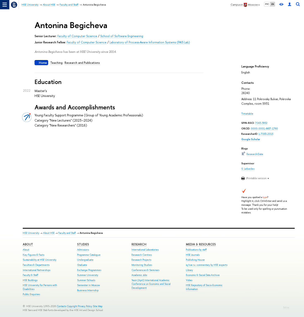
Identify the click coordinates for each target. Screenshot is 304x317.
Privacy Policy (85, 306)
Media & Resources (201, 244)
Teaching (56, 63)
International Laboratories (145, 249)
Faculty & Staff (30, 275)
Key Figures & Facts (33, 255)
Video (189, 280)
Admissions (83, 249)
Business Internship (87, 290)
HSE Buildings (30, 280)
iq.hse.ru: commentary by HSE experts (206, 265)
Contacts (61, 306)
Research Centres (142, 255)
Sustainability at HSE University (39, 259)
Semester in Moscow (88, 285)
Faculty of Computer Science (77, 36)
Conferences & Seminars (145, 270)
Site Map (97, 306)
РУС (267, 4)
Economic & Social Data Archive (203, 275)
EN (272, 4)
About (28, 244)
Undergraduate (85, 259)
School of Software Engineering (121, 36)
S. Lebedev (248, 168)
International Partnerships (36, 270)
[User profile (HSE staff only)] (289, 4)
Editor (286, 307)
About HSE (49, 233)
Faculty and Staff (67, 233)
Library (189, 270)
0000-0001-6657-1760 (264, 128)
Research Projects (141, 259)
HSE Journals (193, 255)
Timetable (247, 113)
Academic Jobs (139, 275)
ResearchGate (255, 154)
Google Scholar (250, 139)
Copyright (72, 306)
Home (43, 63)
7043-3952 (261, 123)
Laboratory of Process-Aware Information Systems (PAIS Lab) (150, 42)
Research (139, 244)
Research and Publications (82, 63)
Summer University (87, 275)
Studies (83, 244)
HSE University (31, 233)
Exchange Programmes (89, 270)
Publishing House (195, 259)
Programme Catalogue (89, 255)
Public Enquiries (31, 294)
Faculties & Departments (36, 265)
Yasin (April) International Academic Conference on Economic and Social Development (151, 284)
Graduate (82, 265)
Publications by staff (196, 249)
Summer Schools (86, 280)
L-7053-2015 (266, 134)
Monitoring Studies (142, 265)
